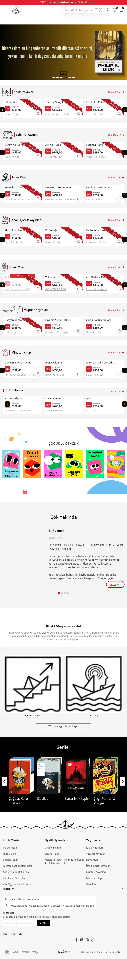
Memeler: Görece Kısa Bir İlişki (19, 187)
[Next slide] (124, 109)
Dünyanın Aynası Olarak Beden (19, 362)
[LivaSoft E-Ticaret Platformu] (63, 952)
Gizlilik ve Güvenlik (14, 878)
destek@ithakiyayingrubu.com (27, 899)
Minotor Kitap (94, 878)
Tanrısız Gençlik (54, 102)
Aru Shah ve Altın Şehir (99, 277)
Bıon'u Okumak (54, 362)
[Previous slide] (2, 109)
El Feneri (10, 102)
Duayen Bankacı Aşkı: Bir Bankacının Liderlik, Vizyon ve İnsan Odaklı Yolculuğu (19, 319)
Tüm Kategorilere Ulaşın (63, 726)
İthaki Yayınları (94, 847)
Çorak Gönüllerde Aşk (98, 319)
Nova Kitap (92, 859)
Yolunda (50, 277)
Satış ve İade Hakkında (16, 872)
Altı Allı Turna (53, 144)
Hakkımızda (10, 847)
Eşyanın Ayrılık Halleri (58, 319)
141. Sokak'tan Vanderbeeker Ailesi (19, 277)
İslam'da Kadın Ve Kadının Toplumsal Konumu (100, 362)
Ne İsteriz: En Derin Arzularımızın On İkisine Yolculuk (59, 187)
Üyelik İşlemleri (53, 847)
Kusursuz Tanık (94, 144)
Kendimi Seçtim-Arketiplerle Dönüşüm (100, 187)
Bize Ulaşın (9, 853)
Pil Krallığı (51, 230)
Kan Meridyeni (13, 398)
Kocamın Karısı (54, 398)
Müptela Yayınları (96, 872)
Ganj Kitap (92, 884)
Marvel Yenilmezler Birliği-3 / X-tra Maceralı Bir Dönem (19, 230)
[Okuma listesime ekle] (38, 102)
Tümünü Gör (114, 92)
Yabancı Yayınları (95, 853)
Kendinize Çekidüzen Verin (100, 102)
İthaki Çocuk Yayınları (98, 865)
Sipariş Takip (10, 859)
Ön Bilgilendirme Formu (17, 884)
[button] (53, 77)
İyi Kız (89, 398)
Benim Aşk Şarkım (15, 144)
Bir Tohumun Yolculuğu (99, 230)
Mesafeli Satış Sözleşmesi (17, 865)
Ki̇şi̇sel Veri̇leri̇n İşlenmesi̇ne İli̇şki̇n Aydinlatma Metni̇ (64, 861)
